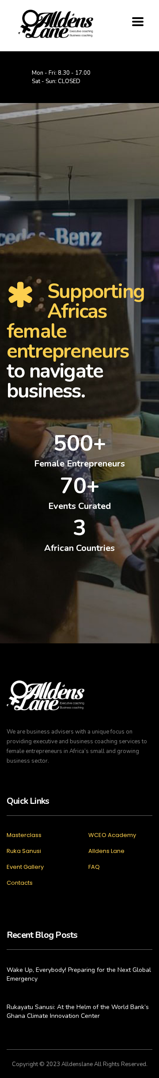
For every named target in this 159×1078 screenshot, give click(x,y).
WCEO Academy (112, 835)
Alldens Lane (106, 851)
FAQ (94, 867)
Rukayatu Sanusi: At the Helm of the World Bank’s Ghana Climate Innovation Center (78, 1011)
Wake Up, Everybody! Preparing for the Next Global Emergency (79, 974)
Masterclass (24, 835)
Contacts (20, 883)
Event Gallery (25, 867)
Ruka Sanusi (24, 851)
